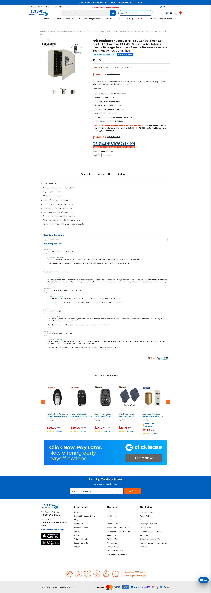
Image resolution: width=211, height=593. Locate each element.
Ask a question (125, 55)
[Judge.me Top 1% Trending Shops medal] (115, 573)
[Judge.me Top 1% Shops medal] (106, 573)
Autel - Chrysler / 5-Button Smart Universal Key (80, 416)
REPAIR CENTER (62, 7)
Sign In (179, 7)
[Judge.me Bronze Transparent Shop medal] (96, 573)
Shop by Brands (165, 19)
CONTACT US (49, 7)
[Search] (113, 13)
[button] (49, 266)
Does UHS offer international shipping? (57, 272)
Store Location (169, 7)
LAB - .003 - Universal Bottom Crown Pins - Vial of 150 (152, 416)
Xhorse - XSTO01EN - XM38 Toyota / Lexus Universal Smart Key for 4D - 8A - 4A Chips (104, 417)
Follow (45, 253)
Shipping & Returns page (158, 282)
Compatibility (105, 174)
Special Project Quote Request (105, 7)
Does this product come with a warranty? (57, 333)
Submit (132, 491)
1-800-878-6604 (35, 7)
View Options (152, 399)
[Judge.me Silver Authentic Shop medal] (87, 573)
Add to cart (57, 399)
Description (86, 174)
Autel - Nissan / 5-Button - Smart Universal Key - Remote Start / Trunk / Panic (57, 417)
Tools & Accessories (113, 19)
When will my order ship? (52, 311)
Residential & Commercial (64, 19)
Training (129, 19)
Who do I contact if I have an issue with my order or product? (64, 290)
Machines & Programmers (89, 19)
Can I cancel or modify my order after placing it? (60, 251)
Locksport (152, 19)
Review (121, 174)
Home (42, 28)
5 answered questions (103, 55)
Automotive (44, 19)
